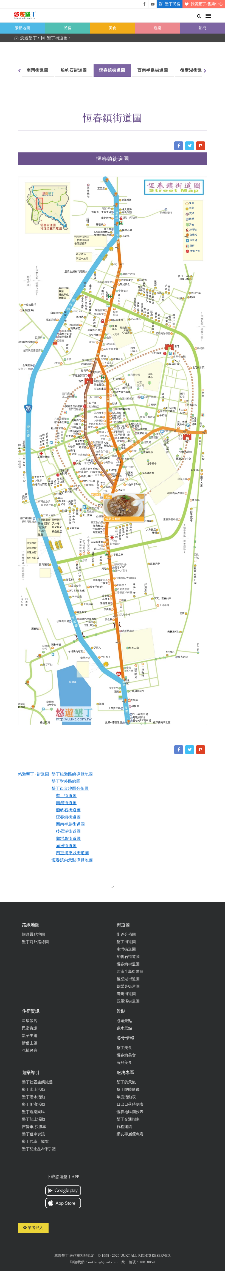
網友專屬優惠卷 (130, 1134)
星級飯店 (29, 1021)
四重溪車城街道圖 (72, 853)
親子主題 (29, 1036)
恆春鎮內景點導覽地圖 (72, 860)
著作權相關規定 (81, 1255)
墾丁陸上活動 (33, 1119)
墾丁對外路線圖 (66, 781)
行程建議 (124, 1127)
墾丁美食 (124, 1048)
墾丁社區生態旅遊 (37, 1082)
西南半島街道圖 (152, 70)
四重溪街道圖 (128, 1001)
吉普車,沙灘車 (34, 1127)
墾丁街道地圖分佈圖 (70, 788)
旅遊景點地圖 (33, 934)
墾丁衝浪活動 (33, 1104)
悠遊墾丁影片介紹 (152, 4)
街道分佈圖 (126, 934)
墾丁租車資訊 (33, 1134)
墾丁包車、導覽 (35, 1141)
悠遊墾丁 (26, 774)
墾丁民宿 (172, 4)
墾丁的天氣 (126, 1082)
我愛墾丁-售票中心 (207, 4)
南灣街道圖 (38, 70)
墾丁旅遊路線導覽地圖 (72, 774)
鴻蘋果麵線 (113, 519)
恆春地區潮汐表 (130, 1112)
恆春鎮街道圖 (112, 70)
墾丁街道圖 (66, 795)
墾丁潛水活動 (33, 1097)
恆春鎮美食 (126, 1055)
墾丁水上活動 (33, 1090)
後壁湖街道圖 (193, 70)
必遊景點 (124, 1021)
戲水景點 (124, 1028)
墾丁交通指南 (128, 1119)
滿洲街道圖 (66, 845)
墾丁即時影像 (128, 1090)
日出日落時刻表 (130, 1104)
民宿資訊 (29, 1028)
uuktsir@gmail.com (102, 1262)
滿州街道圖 (126, 994)
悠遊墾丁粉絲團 (144, 4)
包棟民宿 (29, 1050)
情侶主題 (29, 1043)
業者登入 (35, 1228)
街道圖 (43, 774)
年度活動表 (126, 1097)
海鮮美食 (124, 1063)
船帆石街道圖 (74, 70)
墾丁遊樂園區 (33, 1112)
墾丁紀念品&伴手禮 (39, 1149)
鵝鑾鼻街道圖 (68, 838)
